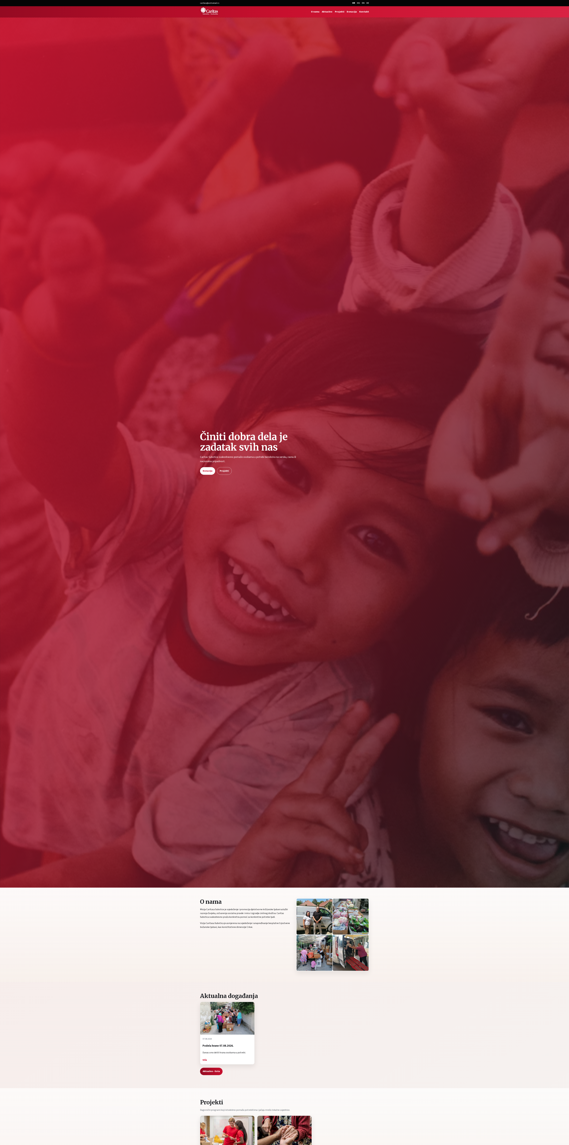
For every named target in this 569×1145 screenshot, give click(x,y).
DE (367, 3)
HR (353, 3)
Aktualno (327, 11)
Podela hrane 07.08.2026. (218, 1046)
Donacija (352, 11)
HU (358, 3)
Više (205, 1060)
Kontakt (364, 11)
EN (363, 3)
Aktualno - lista (211, 1071)
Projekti (340, 11)
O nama (315, 11)
